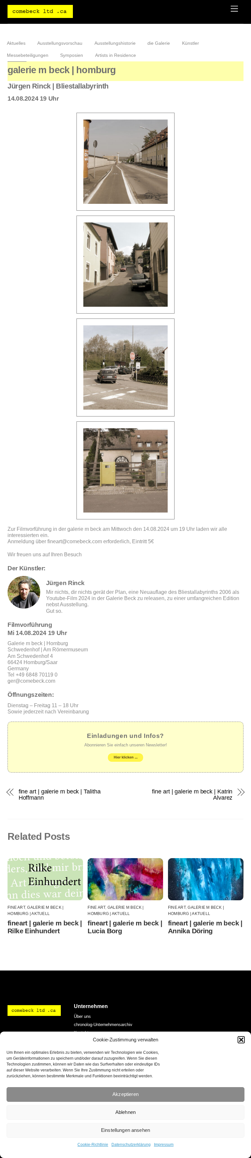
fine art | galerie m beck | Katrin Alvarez (192, 794)
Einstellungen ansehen (125, 1130)
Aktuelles (16, 43)
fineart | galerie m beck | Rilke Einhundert (45, 927)
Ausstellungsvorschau (59, 43)
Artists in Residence (115, 55)
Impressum (164, 1144)
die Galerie (158, 43)
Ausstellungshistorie (115, 43)
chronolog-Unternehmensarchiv (103, 1024)
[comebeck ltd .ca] (40, 15)
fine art (16, 907)
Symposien (71, 55)
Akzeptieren (125, 1094)
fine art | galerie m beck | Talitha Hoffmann (60, 794)
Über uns (82, 1016)
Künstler (190, 43)
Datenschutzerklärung (131, 1144)
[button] (241, 1039)
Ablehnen (125, 1112)
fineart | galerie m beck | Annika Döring (205, 927)
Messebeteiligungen (27, 55)
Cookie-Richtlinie (92, 1144)
